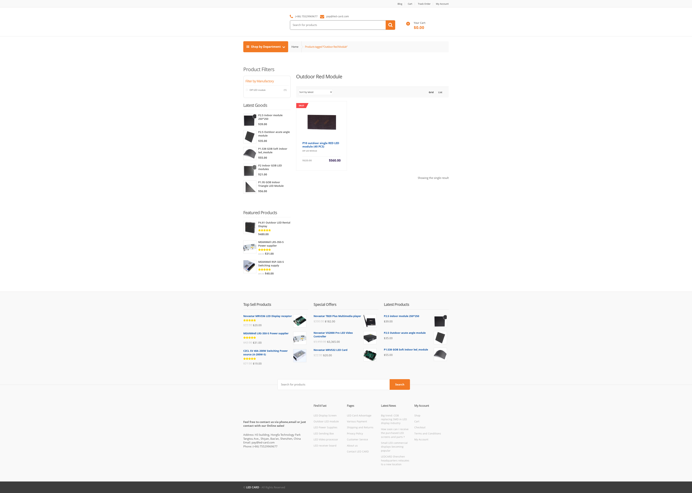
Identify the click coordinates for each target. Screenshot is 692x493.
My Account (442, 4)
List (440, 92)
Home (294, 46)
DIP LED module (258, 90)
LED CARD (252, 487)
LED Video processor (326, 439)
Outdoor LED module (326, 421)
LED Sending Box (324, 433)
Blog (400, 4)
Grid (431, 92)
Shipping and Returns (360, 427)
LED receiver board (325, 445)
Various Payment (357, 421)
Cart (410, 4)
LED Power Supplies (325, 427)
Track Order (424, 4)
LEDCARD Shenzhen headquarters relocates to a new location (395, 460)
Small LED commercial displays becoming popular (394, 446)
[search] (390, 25)
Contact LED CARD (358, 451)
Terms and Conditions (427, 433)
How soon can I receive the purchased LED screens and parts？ (395, 433)
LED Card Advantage (359, 415)
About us (352, 445)
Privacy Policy (355, 433)
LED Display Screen (325, 415)
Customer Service (357, 439)
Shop (417, 415)
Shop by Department (265, 47)
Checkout (419, 427)
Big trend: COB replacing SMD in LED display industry (394, 419)
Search (399, 384)
